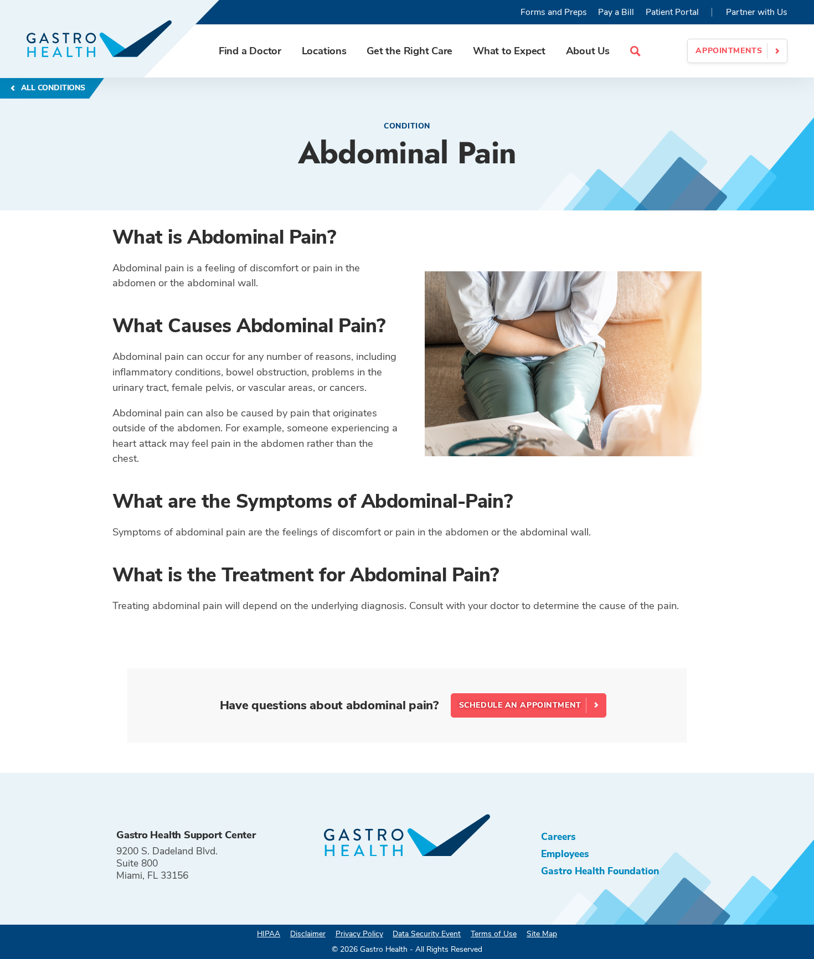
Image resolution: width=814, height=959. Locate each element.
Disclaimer (308, 934)
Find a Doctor (250, 51)
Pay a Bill (616, 12)
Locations (324, 51)
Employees (565, 854)
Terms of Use (494, 934)
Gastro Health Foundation (600, 871)
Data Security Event (427, 934)
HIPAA (268, 934)
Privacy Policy (359, 934)
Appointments (728, 50)
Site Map (542, 934)
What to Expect (509, 51)
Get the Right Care (409, 51)
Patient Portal (672, 12)
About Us (588, 51)
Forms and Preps (554, 12)
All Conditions (52, 88)
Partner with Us (756, 12)
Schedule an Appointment (520, 705)
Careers (558, 837)
